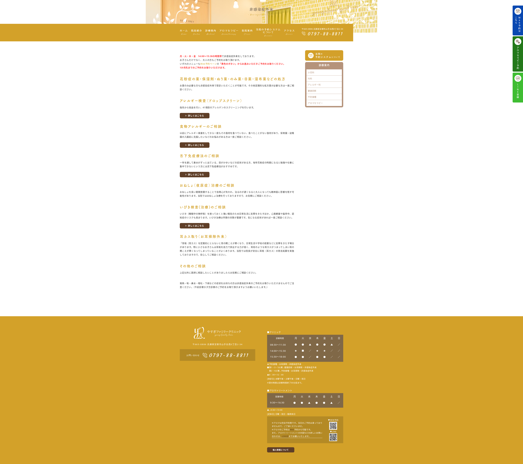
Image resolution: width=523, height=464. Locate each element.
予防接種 (312, 97)
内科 (310, 78)
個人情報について (281, 449)
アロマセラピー (315, 103)
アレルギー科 (314, 84)
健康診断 (312, 90)
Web (292, 429)
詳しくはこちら (196, 115)
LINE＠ (285, 436)
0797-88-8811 (325, 33)
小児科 (311, 72)
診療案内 (324, 65)
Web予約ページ (208, 63)
